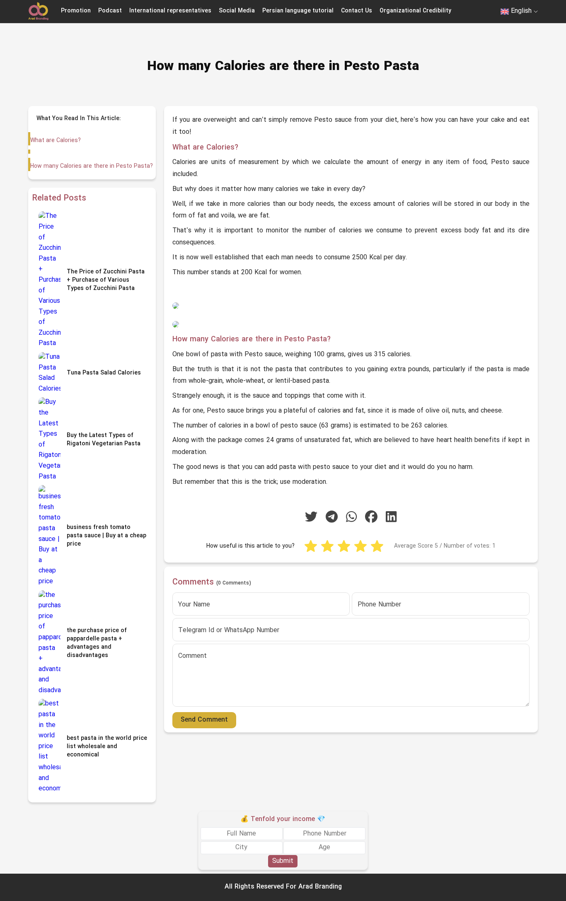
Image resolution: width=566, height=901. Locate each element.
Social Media (237, 11)
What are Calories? (55, 141)
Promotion (76, 11)
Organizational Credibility (415, 11)
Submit (282, 860)
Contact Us (356, 11)
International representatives (170, 11)
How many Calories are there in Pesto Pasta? (91, 166)
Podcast (110, 11)
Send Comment (204, 720)
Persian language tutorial (298, 11)
